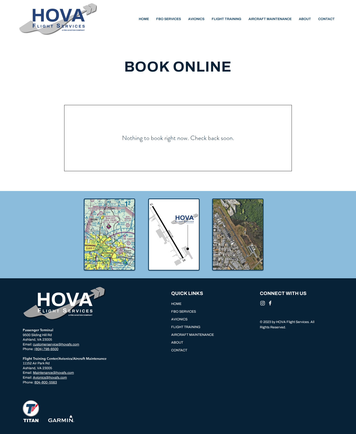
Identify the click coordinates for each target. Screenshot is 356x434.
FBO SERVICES (183, 311)
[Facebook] (270, 303)
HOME (176, 304)
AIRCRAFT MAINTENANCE (192, 335)
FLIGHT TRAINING (185, 327)
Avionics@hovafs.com (50, 377)
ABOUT (177, 342)
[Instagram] (263, 303)
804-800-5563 (45, 382)
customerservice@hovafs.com (56, 344)
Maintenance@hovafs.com (53, 373)
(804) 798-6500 (46, 349)
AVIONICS (179, 319)
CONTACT (179, 350)
